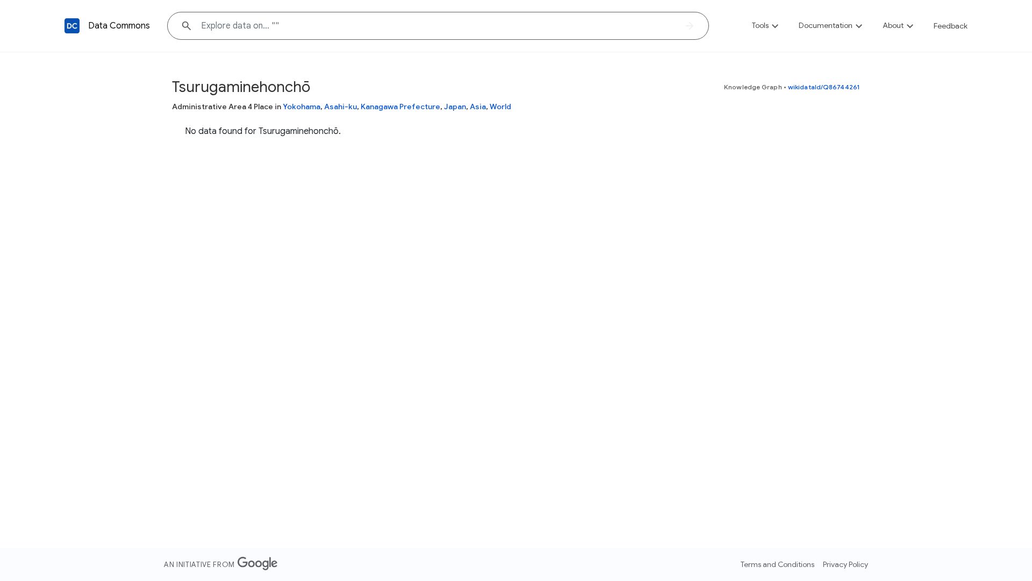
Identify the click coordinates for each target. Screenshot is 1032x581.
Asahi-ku (340, 106)
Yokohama (301, 106)
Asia (478, 106)
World (500, 106)
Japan (455, 106)
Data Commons (119, 25)
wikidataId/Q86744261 (824, 87)
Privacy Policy (845, 564)
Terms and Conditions (777, 564)
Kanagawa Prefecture (400, 106)
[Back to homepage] (72, 25)
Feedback (951, 26)
